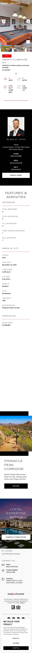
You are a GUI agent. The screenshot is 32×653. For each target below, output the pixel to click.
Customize (16, 643)
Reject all (16, 638)
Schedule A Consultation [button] (16, 537)
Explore (16, 486)
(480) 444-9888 (16, 156)
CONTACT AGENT (16, 175)
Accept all (16, 648)
